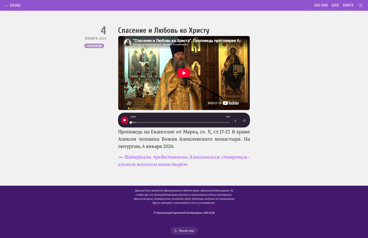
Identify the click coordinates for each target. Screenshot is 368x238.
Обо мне (321, 5)
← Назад (12, 5)
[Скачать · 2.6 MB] (244, 120)
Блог (335, 5)
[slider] (180, 122)
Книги (348, 5)
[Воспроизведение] (124, 120)
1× (235, 121)
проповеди (94, 46)
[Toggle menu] (361, 5)
